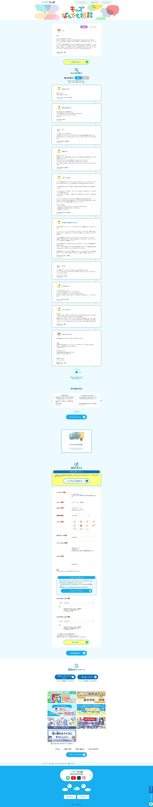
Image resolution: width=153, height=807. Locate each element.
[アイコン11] (87, 529)
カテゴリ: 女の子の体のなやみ (60, 763)
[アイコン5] (74, 525)
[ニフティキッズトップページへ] (48, 2)
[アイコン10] (81, 529)
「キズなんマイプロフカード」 (67, 584)
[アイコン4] (93, 521)
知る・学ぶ (68, 749)
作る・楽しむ (80, 749)
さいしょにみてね (81, 2)
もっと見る (76, 411)
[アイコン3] (87, 521)
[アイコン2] (81, 521)
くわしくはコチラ (82, 636)
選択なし (82, 502)
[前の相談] (52, 400)
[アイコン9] (74, 529)
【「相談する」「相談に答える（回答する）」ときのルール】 (67, 475)
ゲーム (58, 749)
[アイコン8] (93, 525)
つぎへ (80, 372)
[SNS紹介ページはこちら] (76, 775)
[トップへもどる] (151, 804)
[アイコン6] (81, 525)
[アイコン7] (87, 525)
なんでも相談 (51, 763)
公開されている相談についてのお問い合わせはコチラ (76, 377)
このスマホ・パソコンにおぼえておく (67, 634)
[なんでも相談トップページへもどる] (76, 12)
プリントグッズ (93, 749)
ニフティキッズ (44, 763)
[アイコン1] (74, 521)
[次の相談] (101, 400)
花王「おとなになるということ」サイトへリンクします (76, 448)
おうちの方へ (106, 2)
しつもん (61, 603)
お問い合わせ (94, 2)
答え (60, 606)
